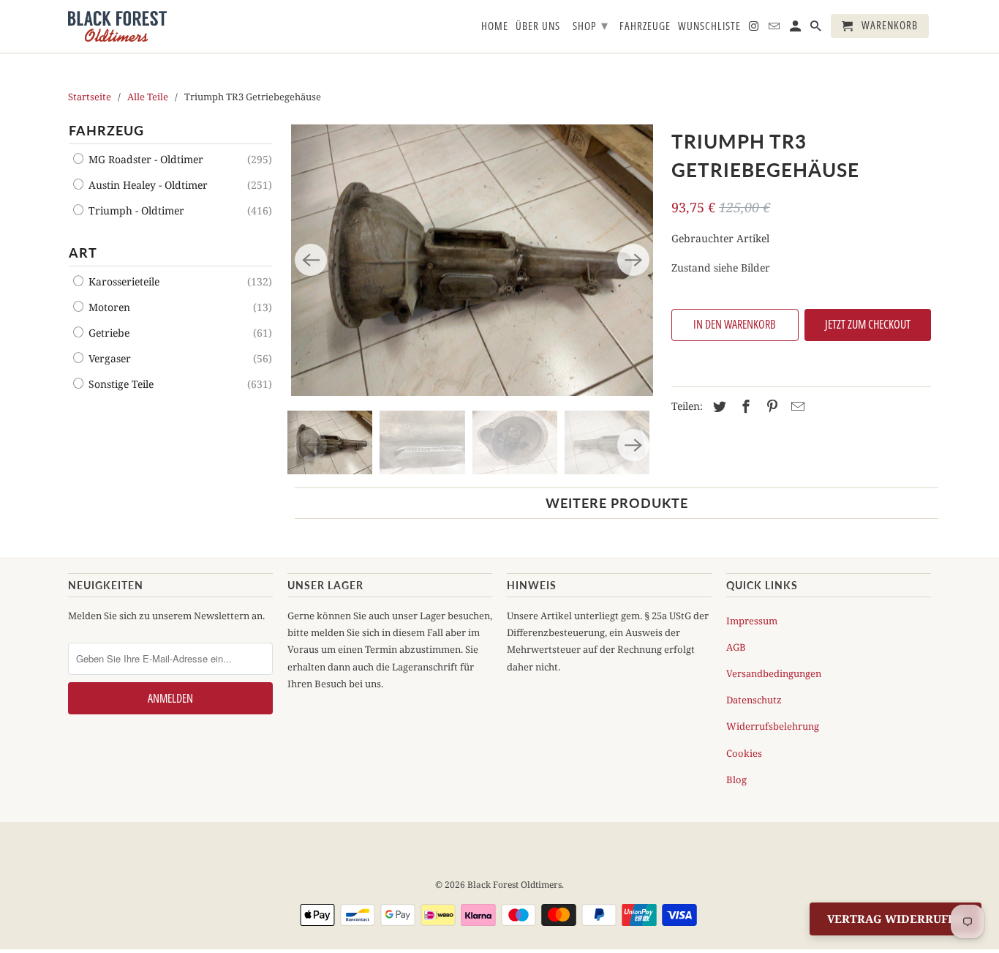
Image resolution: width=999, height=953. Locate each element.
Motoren (108, 307)
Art (83, 252)
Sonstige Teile (120, 384)
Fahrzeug (106, 130)
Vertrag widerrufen (895, 918)
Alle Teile (147, 96)
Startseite (89, 96)
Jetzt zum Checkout (868, 324)
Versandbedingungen (773, 673)
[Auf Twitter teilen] (717, 406)
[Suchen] (816, 29)
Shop (590, 25)
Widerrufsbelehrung (772, 726)
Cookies (744, 753)
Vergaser (108, 358)
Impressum (751, 620)
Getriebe (107, 333)
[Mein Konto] (796, 29)
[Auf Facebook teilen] (743, 406)
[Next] (633, 260)
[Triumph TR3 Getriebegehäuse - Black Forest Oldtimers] (472, 260)
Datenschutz (754, 699)
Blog (736, 779)
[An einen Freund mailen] (795, 406)
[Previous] (311, 260)
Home (494, 26)
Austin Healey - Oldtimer (147, 185)
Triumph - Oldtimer (135, 210)
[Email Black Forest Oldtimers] (775, 29)
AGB (736, 647)
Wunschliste (709, 26)
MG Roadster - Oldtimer (144, 159)
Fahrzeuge (645, 26)
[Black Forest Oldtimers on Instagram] (754, 29)
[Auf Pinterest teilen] (770, 406)
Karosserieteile (122, 281)
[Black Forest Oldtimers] (117, 26)
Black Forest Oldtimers (514, 884)
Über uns (538, 26)
